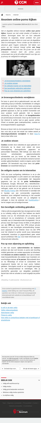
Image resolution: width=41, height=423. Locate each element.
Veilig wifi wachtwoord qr (11, 383)
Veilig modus (7, 386)
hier (19, 237)
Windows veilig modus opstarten (13, 392)
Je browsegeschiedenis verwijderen (17, 81)
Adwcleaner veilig (7, 313)
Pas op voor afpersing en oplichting (17, 91)
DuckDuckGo (33, 200)
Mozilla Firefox (9, 191)
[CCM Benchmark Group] (20, 411)
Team (4, 403)
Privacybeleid (27, 403)
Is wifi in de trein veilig (9, 308)
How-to (8, 15)
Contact (35, 403)
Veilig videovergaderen (9, 310)
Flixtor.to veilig (6, 315)
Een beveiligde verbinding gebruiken (17, 88)
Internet (16, 15)
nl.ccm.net (15, 358)
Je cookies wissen (11, 83)
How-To (37, 134)
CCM (10, 358)
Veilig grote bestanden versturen (13, 389)
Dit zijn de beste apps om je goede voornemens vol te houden (30, 369)
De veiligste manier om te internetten (17, 86)
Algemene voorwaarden (14, 403)
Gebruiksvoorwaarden (15, 406)
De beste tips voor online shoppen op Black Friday (10, 369)
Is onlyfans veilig (8, 395)
